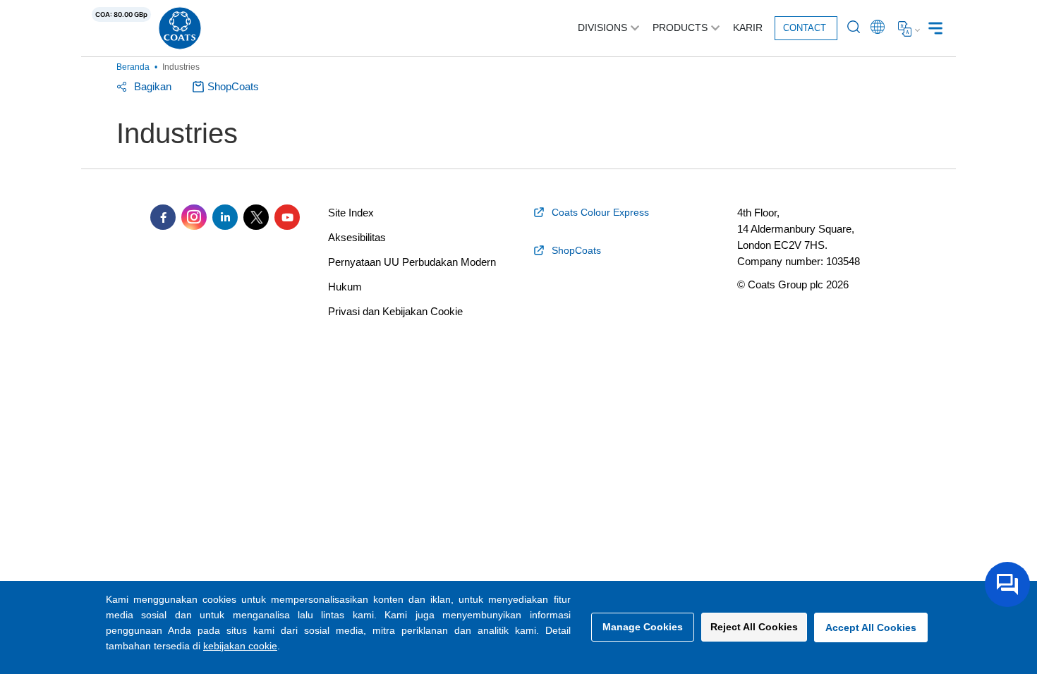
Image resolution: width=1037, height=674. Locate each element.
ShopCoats (233, 86)
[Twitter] (256, 217)
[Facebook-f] (163, 217)
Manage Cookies (642, 626)
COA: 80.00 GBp (121, 14)
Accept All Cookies (870, 627)
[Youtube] (287, 217)
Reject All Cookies (754, 626)
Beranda (133, 67)
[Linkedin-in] (225, 217)
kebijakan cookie (240, 645)
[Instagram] (194, 217)
